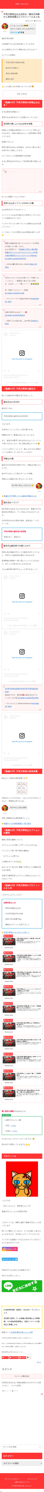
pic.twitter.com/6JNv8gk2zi (15, 315)
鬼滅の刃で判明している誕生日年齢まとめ (20, 496)
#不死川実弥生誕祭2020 (14, 689)
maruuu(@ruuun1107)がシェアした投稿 (22, 681)
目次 (19, 94)
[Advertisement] (22, 1420)
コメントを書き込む (22, 1376)
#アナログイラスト (26, 252)
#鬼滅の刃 (23, 249)
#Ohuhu (34, 255)
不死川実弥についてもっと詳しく (16, 932)
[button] (40, 1447)
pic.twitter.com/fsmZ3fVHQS (15, 259)
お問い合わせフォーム (22, 1482)
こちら (13, 1125)
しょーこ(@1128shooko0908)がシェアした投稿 (22, 382)
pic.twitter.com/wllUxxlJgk (14, 293)
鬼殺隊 (23, 1357)
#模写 (12, 255)
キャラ (6, 1357)
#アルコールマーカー (22, 255)
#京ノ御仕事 (32, 249)
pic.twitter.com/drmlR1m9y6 (28, 698)
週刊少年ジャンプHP (25, 1332)
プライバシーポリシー (11, 1479)
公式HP (13, 1332)
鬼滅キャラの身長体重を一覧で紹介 (17, 823)
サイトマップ (32, 1479)
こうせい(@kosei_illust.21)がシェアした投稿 (22, 625)
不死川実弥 (15, 1357)
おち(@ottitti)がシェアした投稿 (22, 765)
